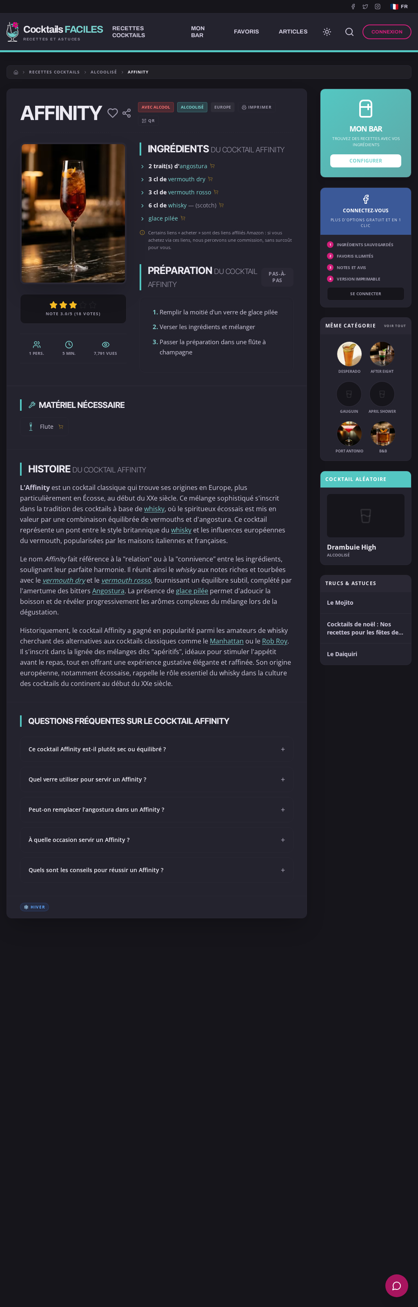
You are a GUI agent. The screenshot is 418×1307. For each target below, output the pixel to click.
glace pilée (163, 218)
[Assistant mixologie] (396, 1285)
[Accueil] (15, 72)
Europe (222, 107)
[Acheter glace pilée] (182, 218)
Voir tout (395, 325)
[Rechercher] (349, 32)
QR (151, 120)
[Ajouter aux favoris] (112, 113)
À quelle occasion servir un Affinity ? (157, 840)
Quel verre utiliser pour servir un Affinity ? (157, 779)
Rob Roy (274, 641)
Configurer (365, 160)
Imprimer (260, 107)
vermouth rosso (189, 192)
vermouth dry (186, 179)
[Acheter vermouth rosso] (215, 191)
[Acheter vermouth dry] (210, 178)
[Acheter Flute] (60, 426)
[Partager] (126, 113)
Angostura (108, 590)
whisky (177, 205)
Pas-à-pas (277, 277)
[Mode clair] (327, 31)
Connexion (386, 32)
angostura (193, 166)
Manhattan (227, 641)
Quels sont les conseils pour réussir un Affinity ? (157, 870)
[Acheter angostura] (212, 165)
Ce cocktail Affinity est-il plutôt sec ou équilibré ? (157, 749)
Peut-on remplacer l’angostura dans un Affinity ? (157, 810)
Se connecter (365, 293)
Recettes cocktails (54, 72)
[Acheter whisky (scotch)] (221, 205)
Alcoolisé (104, 72)
